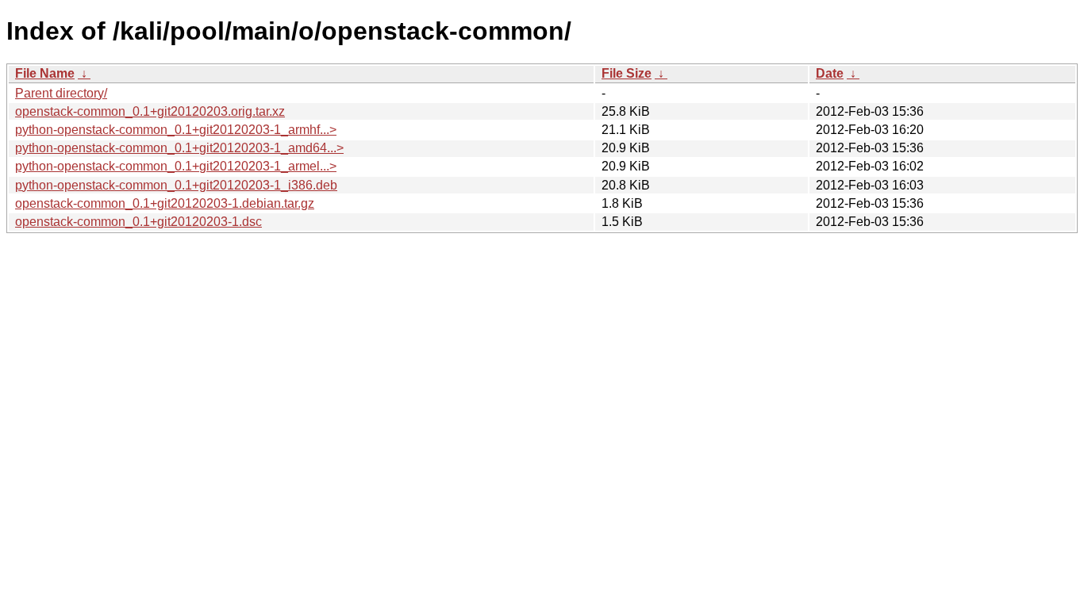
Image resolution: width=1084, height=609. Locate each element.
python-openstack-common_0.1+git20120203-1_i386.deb (176, 185)
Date (830, 73)
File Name (45, 73)
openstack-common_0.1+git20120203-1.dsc (138, 221)
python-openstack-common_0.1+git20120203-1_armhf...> (175, 129)
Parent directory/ (61, 93)
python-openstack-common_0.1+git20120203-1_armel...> (175, 166)
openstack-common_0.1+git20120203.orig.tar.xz (150, 111)
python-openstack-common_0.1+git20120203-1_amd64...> (179, 148)
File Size (627, 73)
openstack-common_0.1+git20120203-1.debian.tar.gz (164, 203)
